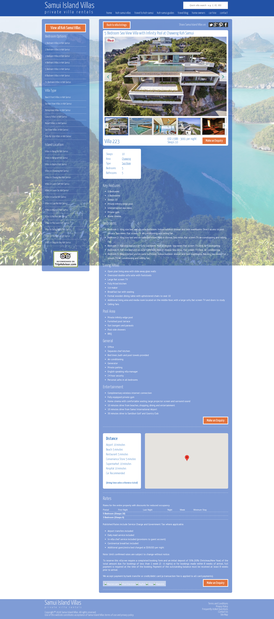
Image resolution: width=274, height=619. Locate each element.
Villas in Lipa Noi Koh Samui (56, 203)
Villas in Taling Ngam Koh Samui (58, 229)
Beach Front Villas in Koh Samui (58, 97)
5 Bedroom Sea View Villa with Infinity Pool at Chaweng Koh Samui (149, 33)
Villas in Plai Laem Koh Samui (57, 223)
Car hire (212, 13)
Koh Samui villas (123, 13)
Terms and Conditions (218, 603)
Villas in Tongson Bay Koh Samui (58, 242)
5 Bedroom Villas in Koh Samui (57, 69)
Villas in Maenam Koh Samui (56, 210)
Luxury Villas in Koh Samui (56, 117)
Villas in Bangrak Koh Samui (56, 158)
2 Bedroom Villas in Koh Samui (57, 49)
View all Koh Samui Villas (66, 28)
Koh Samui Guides (165, 13)
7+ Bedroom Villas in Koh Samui (58, 82)
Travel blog (183, 13)
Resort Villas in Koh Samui (55, 123)
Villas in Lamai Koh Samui (55, 197)
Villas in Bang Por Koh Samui (56, 151)
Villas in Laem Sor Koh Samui (56, 190)
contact (224, 13)
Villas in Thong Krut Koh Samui (57, 236)
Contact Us (223, 612)
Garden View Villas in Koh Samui (58, 104)
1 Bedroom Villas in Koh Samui (57, 43)
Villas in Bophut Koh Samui (56, 164)
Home (109, 13)
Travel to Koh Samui (143, 13)
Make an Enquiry (214, 140)
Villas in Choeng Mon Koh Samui (58, 177)
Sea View (126, 163)
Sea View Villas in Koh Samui (56, 130)
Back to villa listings (117, 25)
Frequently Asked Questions (215, 609)
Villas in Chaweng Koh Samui (56, 171)
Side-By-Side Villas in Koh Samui (58, 136)
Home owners (198, 13)
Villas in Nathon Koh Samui (56, 216)
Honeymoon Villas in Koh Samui (57, 110)
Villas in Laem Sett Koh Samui (57, 184)
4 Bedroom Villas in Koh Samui (57, 62)
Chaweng (126, 159)
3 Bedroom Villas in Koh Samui (57, 56)
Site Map (224, 614)
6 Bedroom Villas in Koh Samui (57, 75)
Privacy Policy (222, 606)
